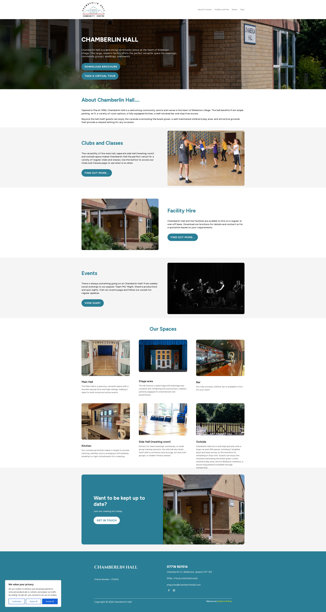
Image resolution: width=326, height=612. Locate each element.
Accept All (50, 601)
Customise (16, 601)
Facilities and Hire (222, 9)
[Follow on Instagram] (174, 590)
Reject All (33, 601)
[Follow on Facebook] (169, 590)
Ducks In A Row (224, 601)
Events (234, 9)
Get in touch (107, 520)
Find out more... (97, 172)
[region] (33, 593)
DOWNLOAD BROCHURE (101, 66)
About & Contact (205, 9)
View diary (93, 303)
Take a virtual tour (100, 75)
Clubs (242, 9)
